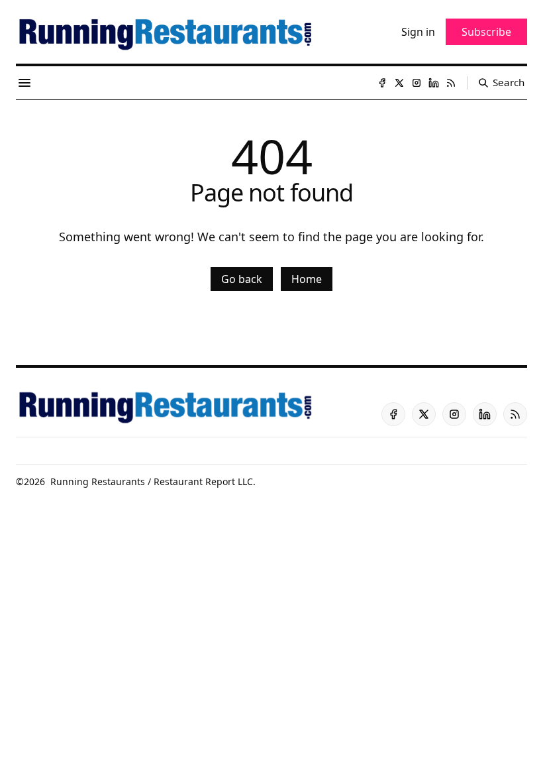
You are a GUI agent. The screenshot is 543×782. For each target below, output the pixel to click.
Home (306, 279)
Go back (241, 279)
